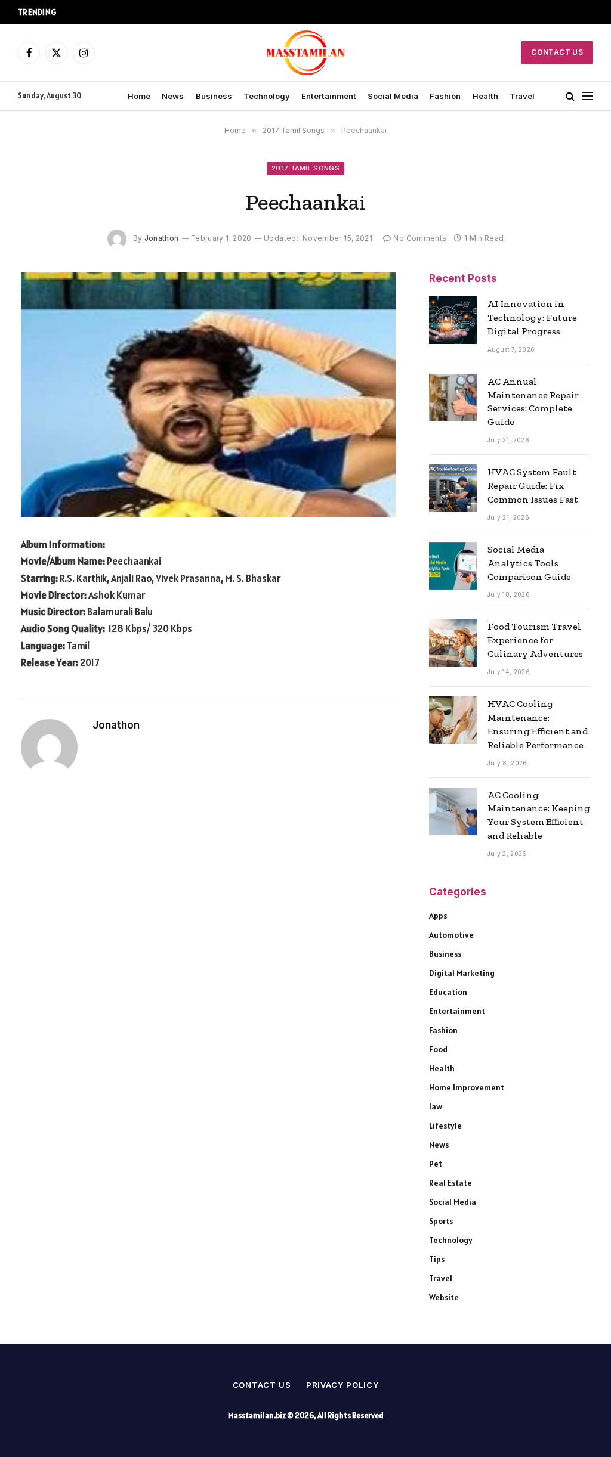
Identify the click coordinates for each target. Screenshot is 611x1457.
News (173, 96)
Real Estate (450, 1182)
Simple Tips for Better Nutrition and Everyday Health (173, 12)
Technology (266, 96)
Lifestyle (445, 1125)
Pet (435, 1163)
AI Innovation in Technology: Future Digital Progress (532, 317)
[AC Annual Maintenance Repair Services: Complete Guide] (453, 397)
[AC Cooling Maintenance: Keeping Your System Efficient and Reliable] (453, 811)
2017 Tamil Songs (305, 168)
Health (485, 96)
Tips (437, 1259)
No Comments (419, 238)
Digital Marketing (462, 973)
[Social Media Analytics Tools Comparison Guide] (453, 566)
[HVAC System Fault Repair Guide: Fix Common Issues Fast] (453, 488)
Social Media (393, 96)
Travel (522, 96)
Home (139, 96)
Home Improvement (466, 1087)
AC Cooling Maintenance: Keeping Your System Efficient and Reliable (538, 815)
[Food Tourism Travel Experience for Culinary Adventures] (453, 642)
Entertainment (328, 96)
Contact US (557, 52)
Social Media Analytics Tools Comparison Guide (529, 563)
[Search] (570, 96)
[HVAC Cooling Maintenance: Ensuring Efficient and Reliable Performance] (453, 720)
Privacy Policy (342, 1385)
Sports (441, 1221)
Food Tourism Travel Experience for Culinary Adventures (535, 640)
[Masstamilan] (306, 52)
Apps (438, 915)
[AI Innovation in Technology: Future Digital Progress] (453, 320)
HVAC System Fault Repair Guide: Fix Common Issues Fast (532, 485)
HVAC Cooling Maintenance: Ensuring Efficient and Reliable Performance (537, 724)
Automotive (451, 934)
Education (448, 992)
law (435, 1106)
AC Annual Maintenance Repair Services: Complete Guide (533, 402)
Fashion (445, 96)
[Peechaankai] (208, 394)
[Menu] (587, 96)
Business (214, 96)
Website (444, 1297)
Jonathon (161, 238)
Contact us (262, 1385)
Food (438, 1049)
